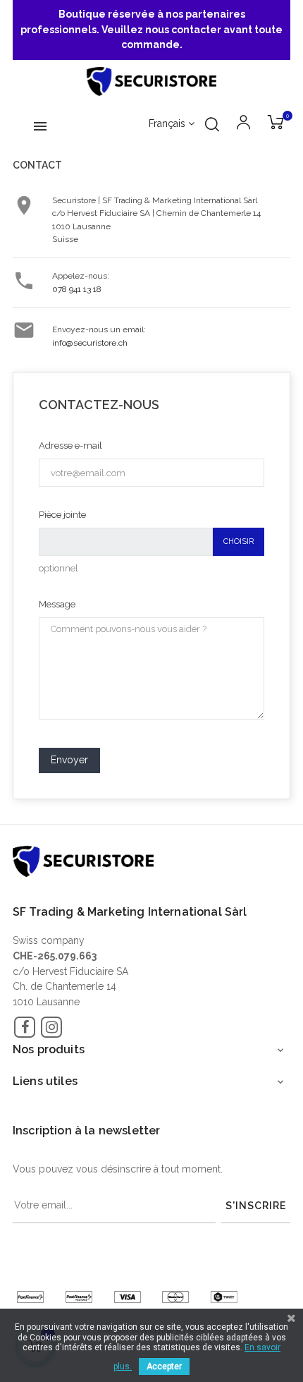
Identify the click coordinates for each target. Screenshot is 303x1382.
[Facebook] (25, 1027)
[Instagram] (51, 1027)
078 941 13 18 (76, 289)
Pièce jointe (62, 514)
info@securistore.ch (90, 343)
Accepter (164, 1366)
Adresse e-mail (70, 445)
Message (57, 604)
